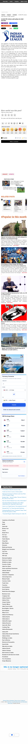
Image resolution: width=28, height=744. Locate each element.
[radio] (2, 115)
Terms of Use (17, 700)
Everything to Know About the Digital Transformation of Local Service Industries (13, 265)
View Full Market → (22, 475)
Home (3, 14)
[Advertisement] (14, 94)
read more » (16, 245)
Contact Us (23, 700)
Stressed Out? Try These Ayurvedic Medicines (13, 508)
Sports (8, 14)
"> (18, 28)
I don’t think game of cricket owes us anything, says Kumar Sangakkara (17, 182)
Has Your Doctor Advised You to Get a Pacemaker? (14, 500)
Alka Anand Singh (6, 25)
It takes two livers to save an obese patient (12, 491)
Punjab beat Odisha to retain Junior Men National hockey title (9, 189)
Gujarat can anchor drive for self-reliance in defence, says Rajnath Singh (14, 237)
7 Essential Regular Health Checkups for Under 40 (14, 513)
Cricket (14, 14)
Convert (14, 404)
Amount (4, 380)
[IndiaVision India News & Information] (14, 7)
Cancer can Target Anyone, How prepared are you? (14, 506)
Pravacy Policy (6, 700)
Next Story (19, 185)
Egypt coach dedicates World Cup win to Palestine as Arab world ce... (13, 348)
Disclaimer (12, 700)
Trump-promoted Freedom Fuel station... (17, 209)
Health (11, 1)
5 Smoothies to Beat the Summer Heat (11, 489)
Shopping (17, 1)
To (3, 397)
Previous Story (9, 179)
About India (5, 1)
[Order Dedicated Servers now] (12, 372)
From (3, 387)
